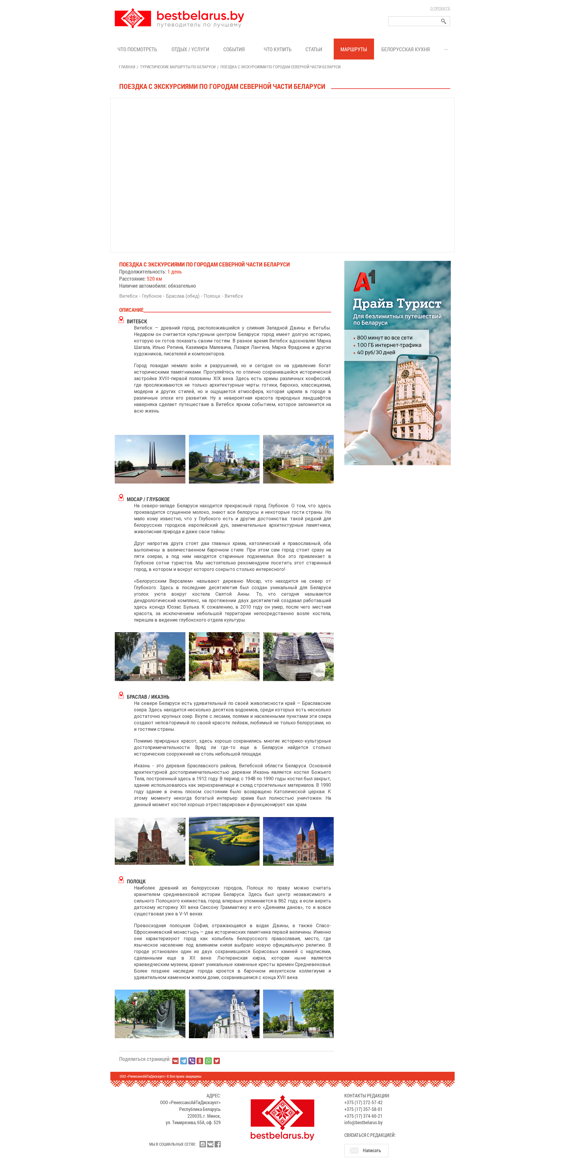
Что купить (278, 49)
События (235, 49)
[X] (216, 1060)
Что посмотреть (137, 49)
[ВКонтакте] (175, 1060)
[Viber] (191, 1060)
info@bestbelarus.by (363, 1122)
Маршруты (353, 49)
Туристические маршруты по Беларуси (177, 66)
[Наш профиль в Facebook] (217, 1144)
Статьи (315, 49)
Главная (127, 66)
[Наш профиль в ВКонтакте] (210, 1144)
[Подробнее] (397, 362)
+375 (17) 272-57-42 (363, 1102)
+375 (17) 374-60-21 (363, 1116)
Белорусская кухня (405, 49)
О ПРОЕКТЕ (440, 8)
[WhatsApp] (208, 1060)
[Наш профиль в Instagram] (203, 1144)
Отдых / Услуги (190, 49)
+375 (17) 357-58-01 (363, 1109)
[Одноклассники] (200, 1061)
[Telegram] (183, 1060)
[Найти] (443, 21)
